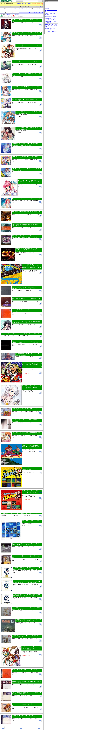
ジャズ (41, 8)
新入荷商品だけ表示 (17, 14)
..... (27, 12)
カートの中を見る (38, 6)
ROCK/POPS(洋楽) (16, 8)
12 (34, 12)
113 (42, 12)
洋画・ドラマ (29, 8)
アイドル (8, 8)
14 (36, 12)
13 (35, 12)
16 (39, 12)
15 (37, 12)
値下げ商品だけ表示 (9, 14)
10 (31, 12)
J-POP (11, 8)
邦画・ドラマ (24, 8)
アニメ (20, 8)
